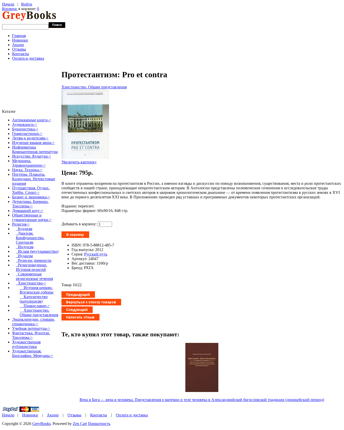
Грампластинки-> (27, 133)
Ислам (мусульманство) (37, 251)
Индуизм (24, 247)
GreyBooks (41, 423)
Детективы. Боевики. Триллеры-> (30, 203)
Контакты (20, 54)
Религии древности (33, 260)
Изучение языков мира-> (33, 142)
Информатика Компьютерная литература (35, 149)
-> (21, 224)
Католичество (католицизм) (34, 299)
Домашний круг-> (27, 210)
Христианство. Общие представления (94, 87)
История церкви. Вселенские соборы (36, 289)
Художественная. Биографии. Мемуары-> (32, 353)
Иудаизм (24, 256)
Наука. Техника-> (27, 170)
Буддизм (24, 229)
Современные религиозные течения (34, 276)
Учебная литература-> (31, 328)
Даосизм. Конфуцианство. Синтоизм (30, 237)
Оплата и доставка (28, 58)
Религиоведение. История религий (31, 267)
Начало (8, 4)
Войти (26, 4)
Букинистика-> (25, 129)
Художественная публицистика (26, 344)
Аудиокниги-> (24, 124)
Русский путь (95, 254)
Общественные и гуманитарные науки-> (32, 217)
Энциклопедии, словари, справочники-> (33, 321)
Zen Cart (80, 423)
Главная (19, 35)
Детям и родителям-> (30, 138)
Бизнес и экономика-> (31, 197)
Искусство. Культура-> (31, 156)
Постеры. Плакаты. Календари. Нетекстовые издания (33, 179)
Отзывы (19, 49)
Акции (18, 45)
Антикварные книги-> (31, 120)
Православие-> (35, 306)
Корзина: (9, 9)
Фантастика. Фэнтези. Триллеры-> (31, 335)
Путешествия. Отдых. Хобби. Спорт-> (31, 190)
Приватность (99, 423)
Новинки (20, 40)
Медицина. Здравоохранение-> (29, 163)
